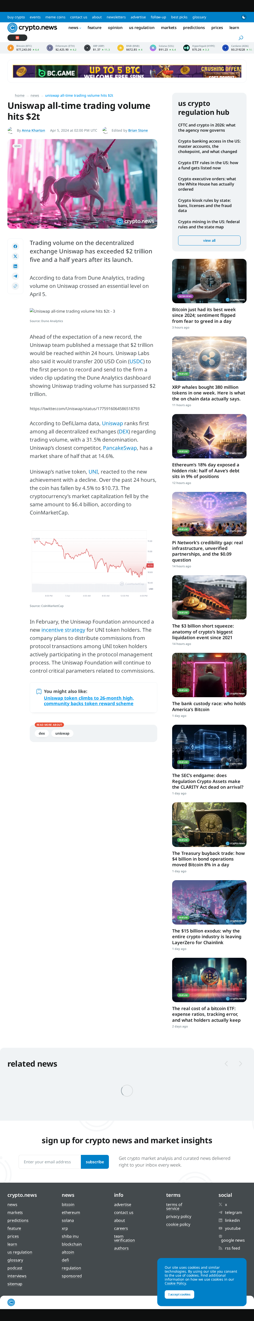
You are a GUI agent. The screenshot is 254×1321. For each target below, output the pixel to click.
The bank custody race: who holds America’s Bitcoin (209, 706)
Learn (234, 27)
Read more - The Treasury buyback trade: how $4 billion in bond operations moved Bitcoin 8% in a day (209, 824)
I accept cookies (179, 1294)
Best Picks (179, 17)
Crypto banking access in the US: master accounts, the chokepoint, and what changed (209, 146)
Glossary (199, 17)
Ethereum (71, 1212)
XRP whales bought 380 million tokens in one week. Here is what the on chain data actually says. (208, 393)
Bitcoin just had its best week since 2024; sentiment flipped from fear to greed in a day (204, 315)
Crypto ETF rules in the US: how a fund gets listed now (208, 165)
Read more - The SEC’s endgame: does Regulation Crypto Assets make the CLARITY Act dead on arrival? (209, 747)
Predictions (194, 27)
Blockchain (72, 1244)
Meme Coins (55, 17)
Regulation (71, 1268)
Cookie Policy (178, 1224)
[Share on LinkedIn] (15, 266)
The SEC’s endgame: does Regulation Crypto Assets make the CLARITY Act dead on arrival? (207, 781)
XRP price (97, 48)
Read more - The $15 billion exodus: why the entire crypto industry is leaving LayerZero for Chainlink (209, 902)
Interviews (17, 1276)
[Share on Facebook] (15, 246)
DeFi (65, 1260)
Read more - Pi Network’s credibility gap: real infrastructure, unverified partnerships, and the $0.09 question (209, 514)
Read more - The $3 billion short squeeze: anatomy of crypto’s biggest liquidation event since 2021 (209, 597)
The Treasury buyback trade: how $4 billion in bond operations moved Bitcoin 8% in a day (208, 859)
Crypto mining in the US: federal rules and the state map (209, 224)
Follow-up (158, 17)
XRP (65, 1228)
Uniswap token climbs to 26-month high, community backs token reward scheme (89, 700)
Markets (169, 27)
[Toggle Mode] (244, 17)
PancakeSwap (120, 447)
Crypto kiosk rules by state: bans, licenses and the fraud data (205, 205)
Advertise (138, 17)
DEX (123, 431)
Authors (121, 1248)
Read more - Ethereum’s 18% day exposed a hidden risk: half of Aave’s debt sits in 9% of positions (209, 436)
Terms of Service (174, 1206)
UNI (93, 471)
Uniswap (112, 423)
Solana (68, 1220)
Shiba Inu (70, 1236)
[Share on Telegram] (15, 276)
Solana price (163, 48)
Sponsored (72, 1276)
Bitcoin (68, 1204)
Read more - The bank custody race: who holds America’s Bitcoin (209, 675)
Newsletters (116, 17)
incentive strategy (63, 629)
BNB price (129, 48)
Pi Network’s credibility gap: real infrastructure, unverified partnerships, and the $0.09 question (207, 551)
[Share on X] (15, 256)
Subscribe (95, 1162)
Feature (94, 27)
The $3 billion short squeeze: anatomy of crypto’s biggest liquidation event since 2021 (203, 631)
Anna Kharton (33, 130)
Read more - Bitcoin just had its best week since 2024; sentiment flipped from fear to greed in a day (209, 281)
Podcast (14, 1268)
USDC (136, 361)
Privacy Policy (178, 1216)
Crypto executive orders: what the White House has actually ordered (207, 184)
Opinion (115, 27)
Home (20, 95)
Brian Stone (138, 130)
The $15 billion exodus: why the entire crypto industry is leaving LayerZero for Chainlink (206, 936)
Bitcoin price (23, 48)
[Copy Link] (15, 286)
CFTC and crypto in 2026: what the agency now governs (207, 127)
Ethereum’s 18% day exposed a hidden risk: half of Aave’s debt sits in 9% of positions (205, 470)
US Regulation (142, 27)
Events (35, 17)
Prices (217, 27)
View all (209, 240)
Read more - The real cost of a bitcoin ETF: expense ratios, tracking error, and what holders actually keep (209, 980)
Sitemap (14, 1284)
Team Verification (124, 1238)
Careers (121, 1228)
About (97, 17)
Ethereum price (62, 48)
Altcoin (68, 1252)
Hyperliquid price (199, 48)
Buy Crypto (16, 17)
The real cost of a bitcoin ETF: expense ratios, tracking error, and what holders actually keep (206, 1014)
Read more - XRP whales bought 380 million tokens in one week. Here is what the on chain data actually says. (209, 358)
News (73, 27)
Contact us (78, 17)
